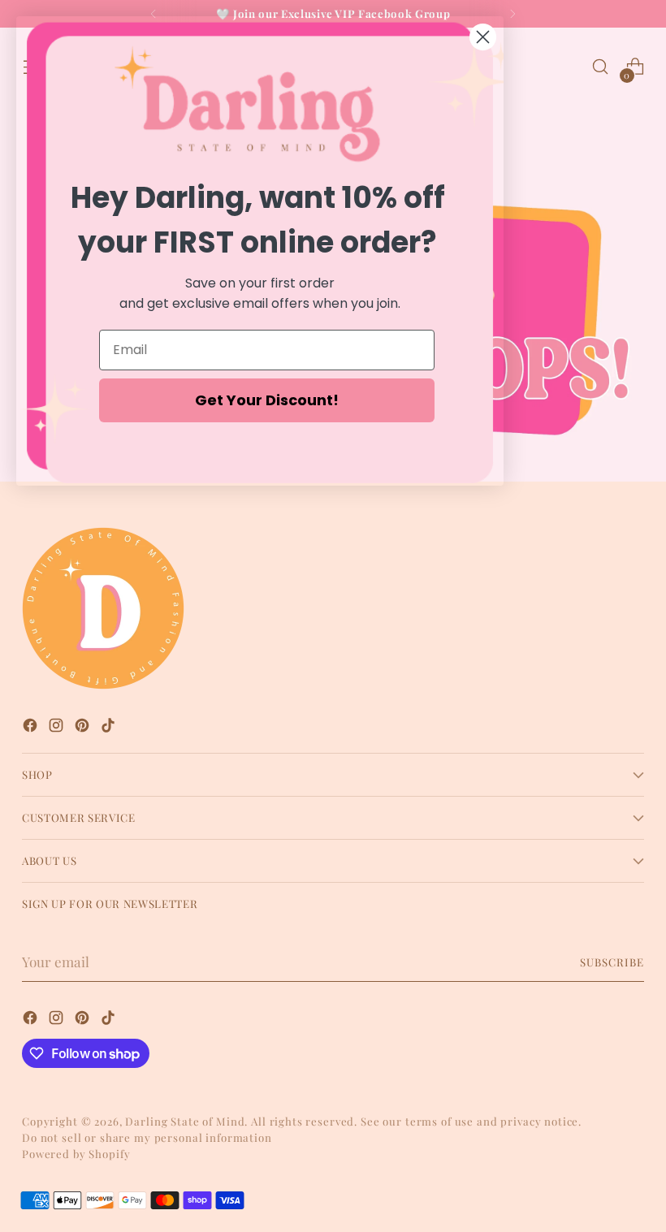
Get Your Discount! (267, 400)
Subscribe (612, 962)
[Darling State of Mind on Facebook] (31, 728)
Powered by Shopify (76, 1154)
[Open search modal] (600, 67)
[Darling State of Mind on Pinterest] (83, 728)
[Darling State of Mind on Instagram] (57, 728)
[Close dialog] (483, 37)
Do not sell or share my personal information (147, 1137)
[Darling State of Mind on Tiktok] (109, 728)
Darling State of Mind (184, 1121)
